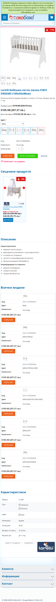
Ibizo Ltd (39, 600)
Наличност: (5, 145)
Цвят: (3, 120)
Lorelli (21, 499)
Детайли (8, 220)
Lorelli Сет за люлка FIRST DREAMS (13, 208)
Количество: (6, 149)
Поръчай (7, 156)
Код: (2, 141)
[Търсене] (52, 23)
